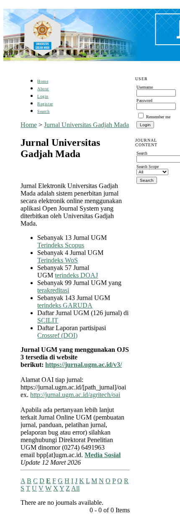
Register (45, 104)
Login (43, 96)
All (75, 488)
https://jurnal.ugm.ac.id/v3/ (83, 364)
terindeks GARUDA (65, 305)
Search (43, 111)
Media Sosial (103, 454)
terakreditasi (53, 290)
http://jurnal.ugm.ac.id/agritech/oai (75, 394)
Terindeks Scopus (60, 245)
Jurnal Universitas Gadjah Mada (86, 124)
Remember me (158, 117)
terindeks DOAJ (76, 275)
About (43, 89)
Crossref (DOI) (57, 335)
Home (42, 81)
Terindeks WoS (57, 260)
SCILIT (47, 320)
